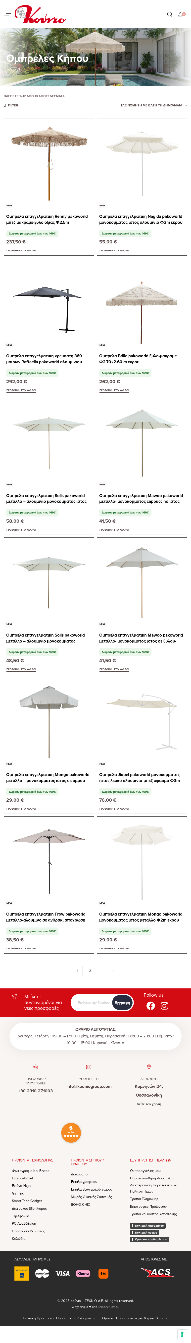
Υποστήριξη (88, 1079)
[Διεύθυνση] (148, 1067)
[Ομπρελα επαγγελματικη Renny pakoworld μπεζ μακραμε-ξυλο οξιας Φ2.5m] (49, 164)
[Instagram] (165, 1006)
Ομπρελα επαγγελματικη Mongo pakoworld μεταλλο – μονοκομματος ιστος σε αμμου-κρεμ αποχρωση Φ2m (48, 778)
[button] (21, 251)
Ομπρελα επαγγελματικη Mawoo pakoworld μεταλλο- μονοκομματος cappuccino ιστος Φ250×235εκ (141, 499)
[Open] (7, 14)
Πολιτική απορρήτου (149, 1225)
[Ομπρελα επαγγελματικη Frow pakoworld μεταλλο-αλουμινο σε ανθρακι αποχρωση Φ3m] (49, 861)
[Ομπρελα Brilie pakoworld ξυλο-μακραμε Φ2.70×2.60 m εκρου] (142, 303)
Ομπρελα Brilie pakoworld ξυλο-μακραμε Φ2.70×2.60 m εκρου (138, 359)
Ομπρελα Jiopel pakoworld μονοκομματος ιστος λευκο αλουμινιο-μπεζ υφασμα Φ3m (139, 777)
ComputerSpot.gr (108, 1307)
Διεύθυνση (149, 1079)
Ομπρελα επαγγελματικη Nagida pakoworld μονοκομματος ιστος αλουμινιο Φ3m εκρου (141, 219)
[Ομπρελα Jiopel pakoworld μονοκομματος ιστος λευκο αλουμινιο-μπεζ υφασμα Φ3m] (142, 722)
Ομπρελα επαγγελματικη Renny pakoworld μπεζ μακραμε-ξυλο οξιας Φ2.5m (47, 219)
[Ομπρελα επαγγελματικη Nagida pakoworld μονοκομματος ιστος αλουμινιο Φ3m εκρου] (142, 164)
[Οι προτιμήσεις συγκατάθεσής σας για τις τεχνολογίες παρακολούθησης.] (182, 1334)
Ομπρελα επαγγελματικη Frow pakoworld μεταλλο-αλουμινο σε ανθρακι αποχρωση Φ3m (46, 917)
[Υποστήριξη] (88, 1067)
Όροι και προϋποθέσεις (151, 1239)
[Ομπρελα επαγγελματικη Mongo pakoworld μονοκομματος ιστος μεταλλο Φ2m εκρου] (142, 861)
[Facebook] (151, 1006)
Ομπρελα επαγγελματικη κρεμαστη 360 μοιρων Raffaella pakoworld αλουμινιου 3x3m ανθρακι (44, 359)
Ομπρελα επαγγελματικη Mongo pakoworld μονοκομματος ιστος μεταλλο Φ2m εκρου (141, 917)
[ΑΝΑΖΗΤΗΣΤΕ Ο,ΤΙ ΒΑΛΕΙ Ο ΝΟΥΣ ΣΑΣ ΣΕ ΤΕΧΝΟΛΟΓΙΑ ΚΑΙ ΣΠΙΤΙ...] (169, 14)
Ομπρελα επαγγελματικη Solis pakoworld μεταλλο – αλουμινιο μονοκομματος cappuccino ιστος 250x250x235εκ (45, 638)
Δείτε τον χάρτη (149, 1104)
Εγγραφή (122, 1003)
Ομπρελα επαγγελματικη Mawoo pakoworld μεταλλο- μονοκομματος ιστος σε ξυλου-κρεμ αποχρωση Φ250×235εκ (141, 638)
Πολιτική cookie (146, 1232)
